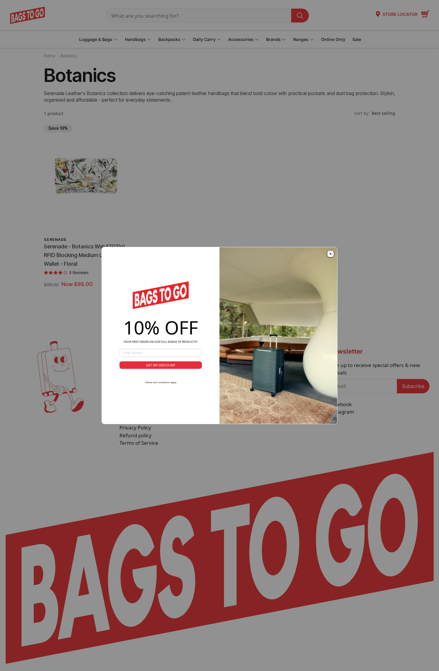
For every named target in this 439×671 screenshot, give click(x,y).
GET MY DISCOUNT (160, 365)
